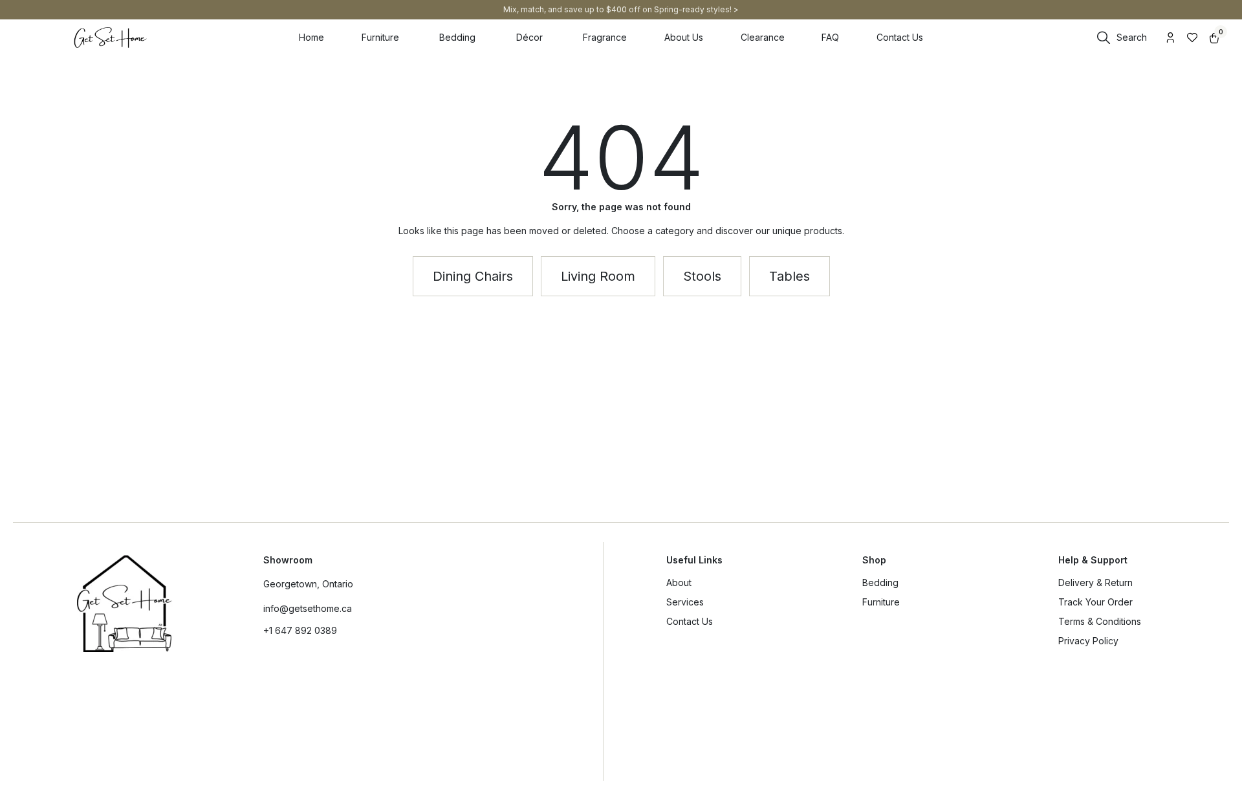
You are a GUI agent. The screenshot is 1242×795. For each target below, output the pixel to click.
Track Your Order (1095, 601)
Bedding (880, 582)
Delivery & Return (1095, 582)
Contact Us (689, 621)
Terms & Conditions (1099, 621)
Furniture (881, 601)
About (679, 582)
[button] (789, 276)
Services (685, 601)
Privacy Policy (1088, 640)
